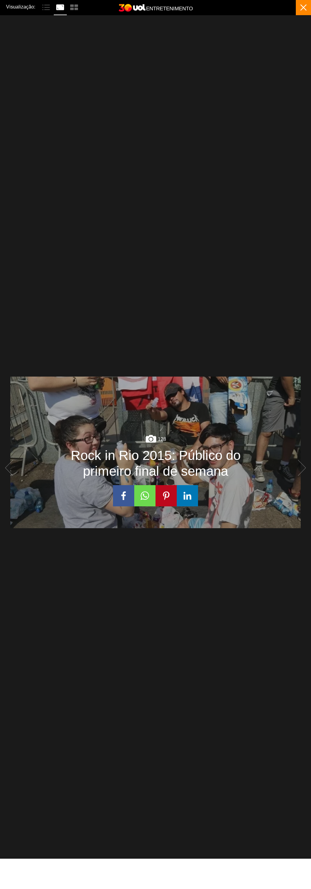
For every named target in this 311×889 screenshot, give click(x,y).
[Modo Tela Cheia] (61, 6)
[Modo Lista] (47, 6)
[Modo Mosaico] (74, 6)
